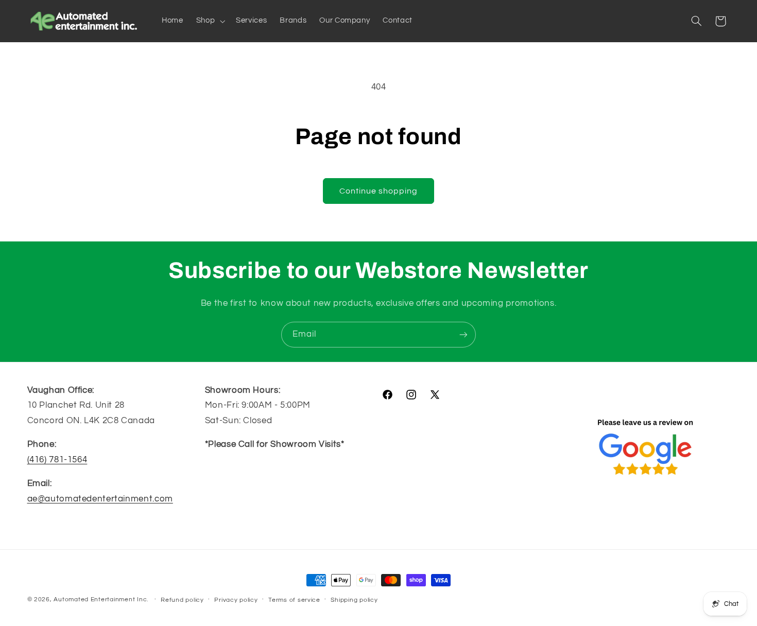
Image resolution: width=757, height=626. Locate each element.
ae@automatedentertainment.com (100, 498)
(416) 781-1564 (57, 459)
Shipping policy (354, 600)
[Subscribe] (463, 334)
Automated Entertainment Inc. (101, 599)
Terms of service (294, 600)
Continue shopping (378, 191)
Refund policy (182, 600)
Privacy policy (235, 600)
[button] (209, 21)
